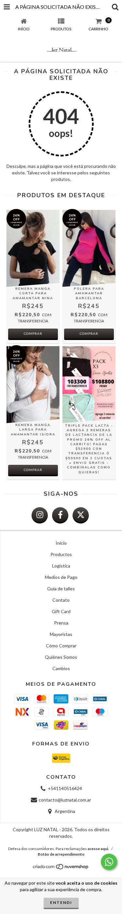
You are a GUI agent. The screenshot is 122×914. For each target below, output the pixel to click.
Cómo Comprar (61, 645)
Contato (61, 600)
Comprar (33, 333)
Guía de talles (61, 588)
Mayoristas (61, 634)
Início (61, 543)
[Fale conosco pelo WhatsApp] (109, 862)
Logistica (61, 565)
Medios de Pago (61, 577)
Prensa (61, 623)
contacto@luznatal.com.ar (65, 800)
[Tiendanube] (61, 868)
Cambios (61, 668)
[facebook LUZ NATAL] (60, 515)
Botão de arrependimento (61, 854)
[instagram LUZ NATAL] (40, 515)
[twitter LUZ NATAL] (81, 515)
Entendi (61, 902)
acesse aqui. (98, 848)
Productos (61, 554)
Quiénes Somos (61, 657)
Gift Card (61, 611)
